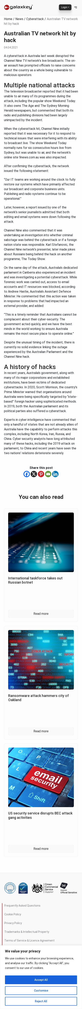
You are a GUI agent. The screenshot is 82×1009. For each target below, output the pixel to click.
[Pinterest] (41, 474)
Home (8, 19)
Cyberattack (35, 19)
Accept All (41, 979)
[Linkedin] (55, 474)
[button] (75, 7)
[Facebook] (26, 474)
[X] (34, 474)
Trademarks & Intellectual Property (26, 931)
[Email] (48, 474)
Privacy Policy (13, 923)
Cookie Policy (12, 914)
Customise (41, 990)
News (19, 19)
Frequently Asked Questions (22, 905)
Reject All (41, 1001)
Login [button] (64, 7)
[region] (41, 977)
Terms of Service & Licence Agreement (29, 940)
